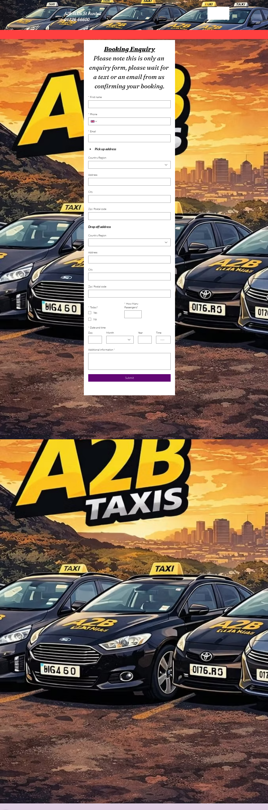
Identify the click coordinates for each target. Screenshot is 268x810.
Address (92, 174)
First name (95, 97)
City (90, 191)
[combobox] (129, 164)
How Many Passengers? (131, 305)
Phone (92, 114)
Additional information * (101, 349)
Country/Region (97, 157)
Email (92, 131)
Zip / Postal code (97, 208)
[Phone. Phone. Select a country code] (94, 121)
